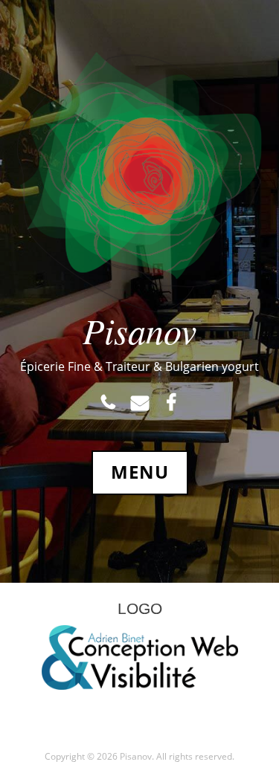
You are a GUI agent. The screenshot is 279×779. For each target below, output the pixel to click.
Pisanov (139, 330)
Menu (140, 472)
